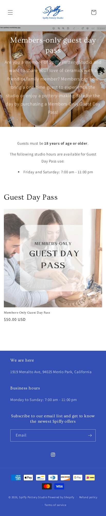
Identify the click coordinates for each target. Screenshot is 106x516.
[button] (10, 12)
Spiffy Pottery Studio (33, 497)
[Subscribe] (89, 435)
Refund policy (88, 497)
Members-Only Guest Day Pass (27, 312)
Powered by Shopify (61, 497)
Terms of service (55, 505)
